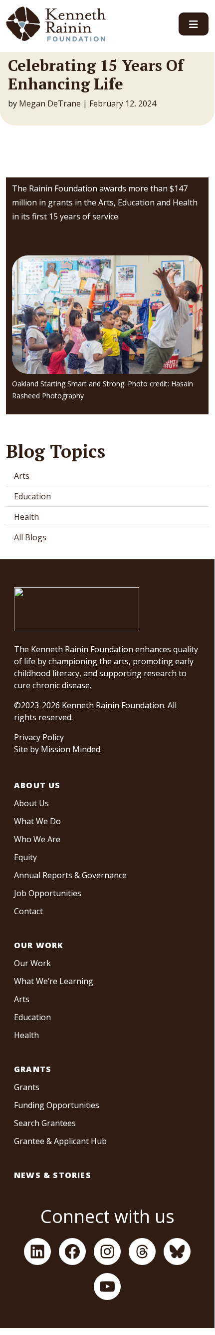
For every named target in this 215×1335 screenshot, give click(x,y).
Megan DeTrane (50, 103)
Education (32, 496)
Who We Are (37, 839)
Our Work (39, 945)
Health (26, 516)
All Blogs (30, 537)
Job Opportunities (47, 893)
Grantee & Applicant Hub (60, 1141)
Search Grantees (45, 1123)
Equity (25, 857)
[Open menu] (194, 23)
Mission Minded (70, 749)
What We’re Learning (53, 981)
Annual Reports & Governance (70, 875)
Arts (21, 475)
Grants (32, 1069)
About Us (37, 785)
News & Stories (52, 1175)
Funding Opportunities (56, 1105)
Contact (28, 911)
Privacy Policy (39, 737)
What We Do (37, 821)
